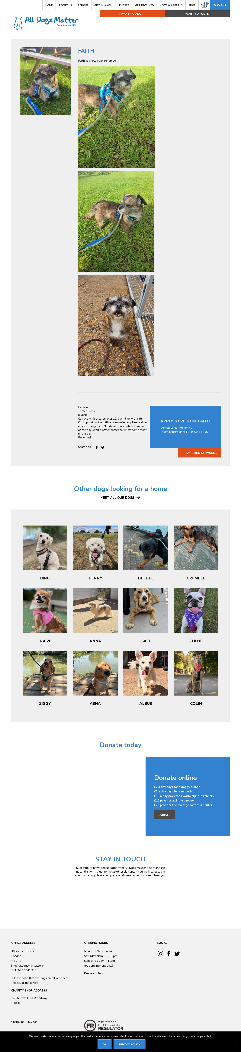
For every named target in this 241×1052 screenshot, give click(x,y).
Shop (192, 5)
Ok (105, 1044)
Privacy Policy (93, 973)
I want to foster (197, 14)
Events (124, 5)
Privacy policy (129, 1044)
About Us (65, 5)
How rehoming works (199, 453)
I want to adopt (132, 14)
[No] (236, 1042)
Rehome (83, 5)
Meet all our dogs (118, 498)
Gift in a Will (103, 5)
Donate (220, 5)
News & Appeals (171, 5)
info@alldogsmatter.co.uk (27, 966)
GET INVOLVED (144, 5)
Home (49, 5)
